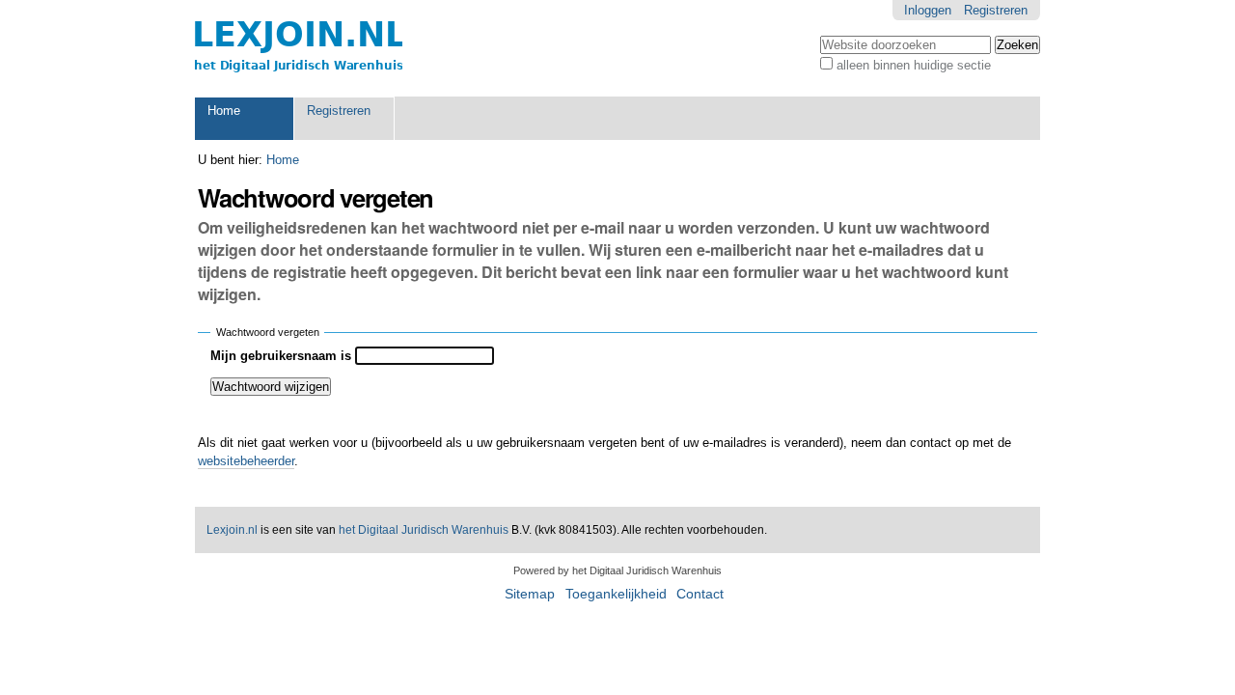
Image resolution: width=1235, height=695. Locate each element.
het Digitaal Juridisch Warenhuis (423, 530)
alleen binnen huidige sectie (914, 65)
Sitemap (530, 594)
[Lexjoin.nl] (298, 48)
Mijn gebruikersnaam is (280, 355)
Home (223, 110)
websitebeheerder (246, 461)
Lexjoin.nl (232, 530)
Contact (700, 594)
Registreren (996, 10)
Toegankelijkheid (616, 594)
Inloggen (927, 10)
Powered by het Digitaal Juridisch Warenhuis (617, 570)
